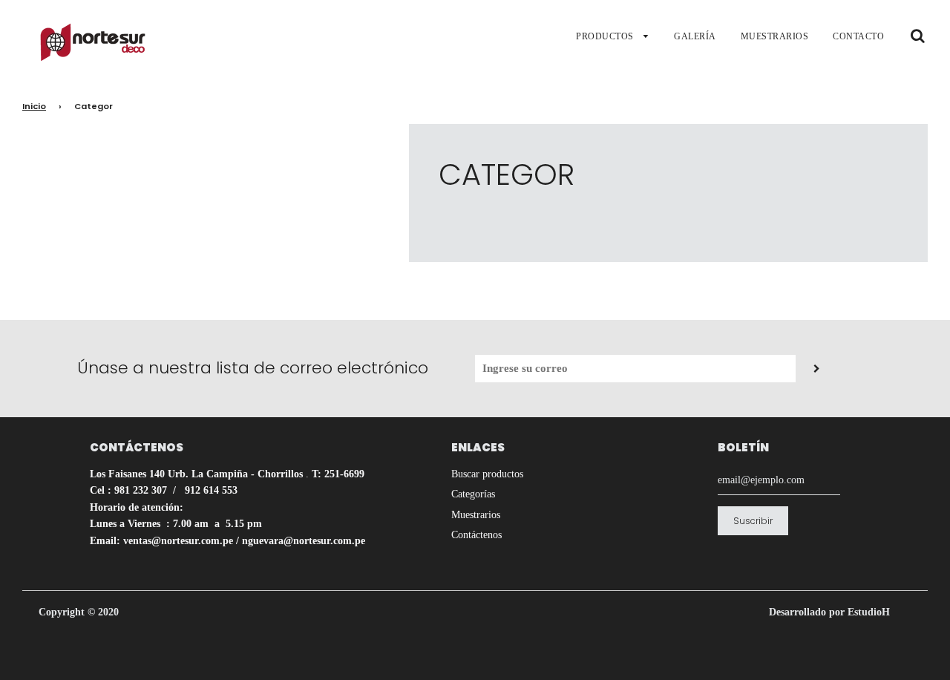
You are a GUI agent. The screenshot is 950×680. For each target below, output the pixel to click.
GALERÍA (695, 36)
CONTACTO (858, 36)
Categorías (473, 494)
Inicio (34, 106)
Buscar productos (487, 474)
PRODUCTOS (606, 36)
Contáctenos (476, 534)
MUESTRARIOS (775, 36)
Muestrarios (475, 514)
